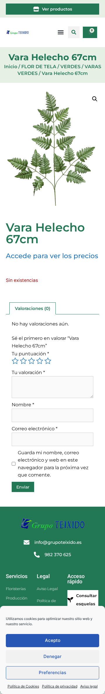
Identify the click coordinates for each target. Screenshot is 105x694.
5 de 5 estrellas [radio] (47, 360)
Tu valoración (28, 372)
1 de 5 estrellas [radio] (15, 360)
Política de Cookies (23, 686)
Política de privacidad (59, 686)
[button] (74, 32)
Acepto (52, 640)
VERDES (70, 66)
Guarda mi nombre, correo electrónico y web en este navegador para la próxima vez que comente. (53, 464)
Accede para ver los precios (52, 256)
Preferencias (52, 672)
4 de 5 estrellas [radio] (39, 360)
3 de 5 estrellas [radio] (31, 360)
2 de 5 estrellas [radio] (23, 360)
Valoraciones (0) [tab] (32, 308)
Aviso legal (89, 686)
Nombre (23, 404)
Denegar (52, 656)
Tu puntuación (30, 354)
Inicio (10, 66)
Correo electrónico (34, 428)
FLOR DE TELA (38, 66)
